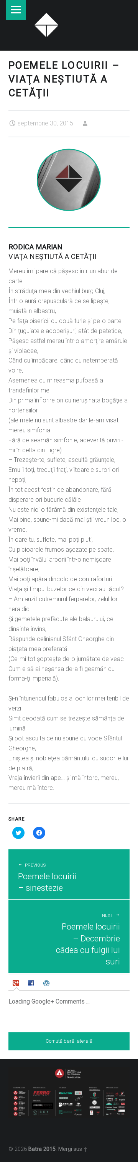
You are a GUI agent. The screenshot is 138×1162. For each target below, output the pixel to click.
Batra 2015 (42, 1149)
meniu (16, 10)
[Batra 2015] (46, 24)
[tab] (17, 983)
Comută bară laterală (69, 1041)
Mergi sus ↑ (73, 1149)
